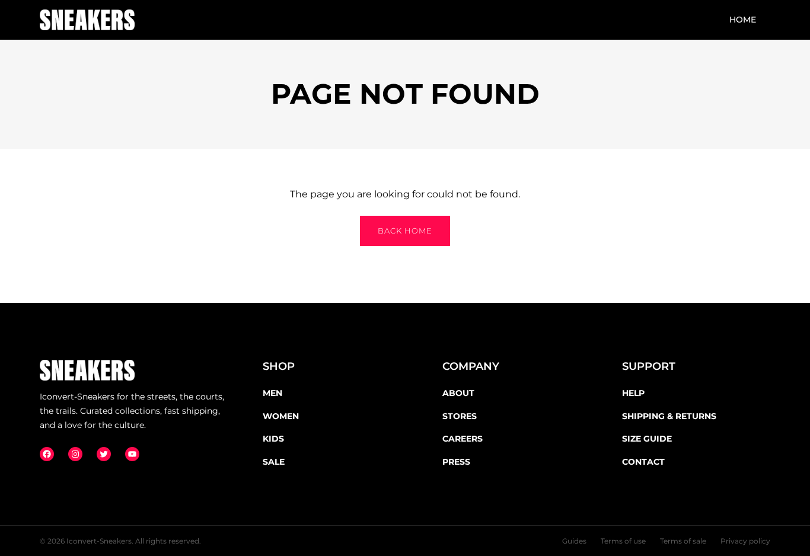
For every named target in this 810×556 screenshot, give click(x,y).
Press (456, 461)
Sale (274, 461)
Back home (405, 230)
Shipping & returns (669, 416)
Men (272, 393)
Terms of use (623, 540)
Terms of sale (683, 540)
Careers (462, 438)
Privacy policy (745, 540)
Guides (574, 540)
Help (633, 393)
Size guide (647, 438)
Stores (459, 416)
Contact (643, 461)
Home (742, 19)
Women (281, 416)
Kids (273, 438)
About (458, 393)
